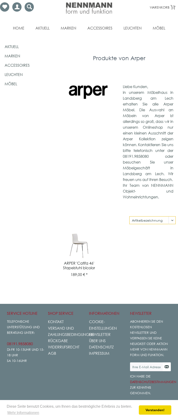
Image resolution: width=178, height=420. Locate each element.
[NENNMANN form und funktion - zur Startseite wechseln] (89, 8)
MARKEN (12, 56)
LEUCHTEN (14, 74)
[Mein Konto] (17, 7)
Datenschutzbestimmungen (153, 382)
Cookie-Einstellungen (103, 324)
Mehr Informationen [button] (23, 413)
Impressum (99, 353)
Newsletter (100, 334)
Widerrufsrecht (63, 347)
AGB (52, 353)
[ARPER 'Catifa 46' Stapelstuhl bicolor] (79, 246)
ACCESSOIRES (17, 65)
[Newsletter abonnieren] (167, 366)
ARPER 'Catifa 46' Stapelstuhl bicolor (79, 265)
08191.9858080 (20, 343)
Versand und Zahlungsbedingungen (67, 331)
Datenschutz (101, 347)
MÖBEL (11, 84)
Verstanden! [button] (155, 410)
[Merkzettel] (4, 7)
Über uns (97, 340)
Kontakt (56, 321)
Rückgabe (58, 340)
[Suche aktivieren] (29, 7)
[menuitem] (4, 7)
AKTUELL (12, 46)
